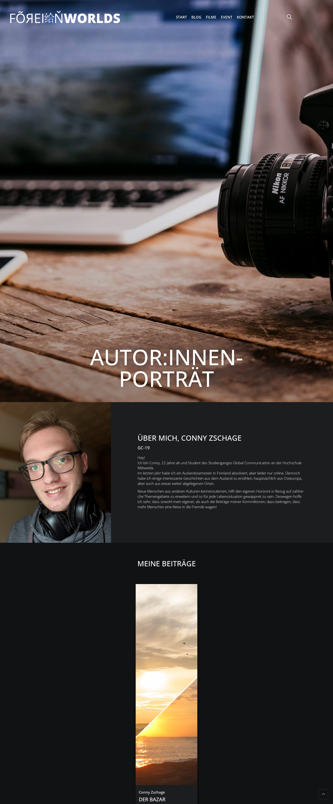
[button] (289, 17)
